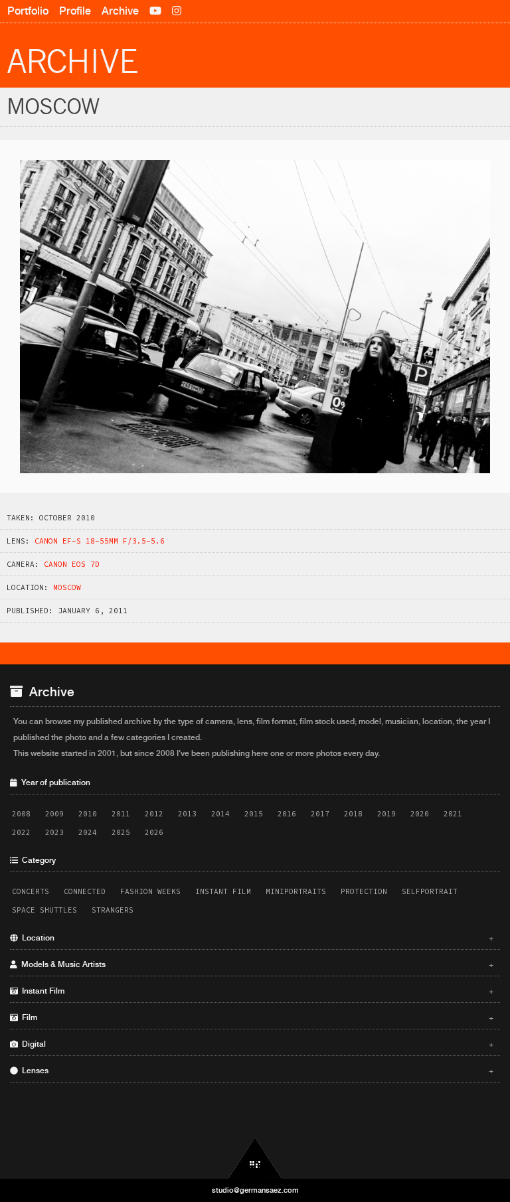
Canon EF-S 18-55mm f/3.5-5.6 (100, 541)
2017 (320, 813)
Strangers (112, 910)
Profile (75, 11)
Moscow (67, 587)
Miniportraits (296, 891)
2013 (187, 813)
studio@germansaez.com (255, 1190)
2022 (21, 832)
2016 (287, 813)
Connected (85, 891)
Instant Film (223, 891)
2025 (121, 832)
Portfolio (27, 11)
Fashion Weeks (150, 891)
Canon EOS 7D (72, 564)
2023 (54, 832)
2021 (453, 813)
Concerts (30, 891)
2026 (154, 832)
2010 (87, 813)
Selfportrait (430, 891)
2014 (220, 813)
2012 (154, 813)
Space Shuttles (44, 910)
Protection (364, 891)
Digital (255, 1044)
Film (255, 1017)
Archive (120, 11)
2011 (121, 813)
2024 (87, 832)
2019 (386, 813)
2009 (54, 813)
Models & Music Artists (255, 964)
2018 (353, 813)
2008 (21, 813)
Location (255, 937)
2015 (253, 813)
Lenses (255, 1070)
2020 (419, 813)
